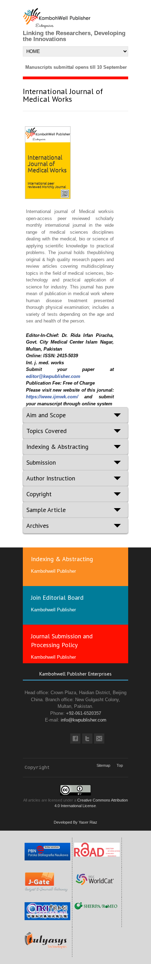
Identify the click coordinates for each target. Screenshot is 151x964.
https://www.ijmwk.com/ (52, 396)
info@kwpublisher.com (83, 720)
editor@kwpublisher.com (53, 376)
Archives (37, 525)
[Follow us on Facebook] (75, 738)
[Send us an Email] (99, 738)
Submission (41, 462)
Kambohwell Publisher (53, 571)
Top (120, 765)
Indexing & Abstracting (57, 447)
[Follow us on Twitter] (87, 738)
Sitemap (103, 765)
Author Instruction (50, 478)
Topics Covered (46, 431)
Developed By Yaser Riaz (75, 822)
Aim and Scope (46, 415)
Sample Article (46, 510)
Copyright (39, 494)
